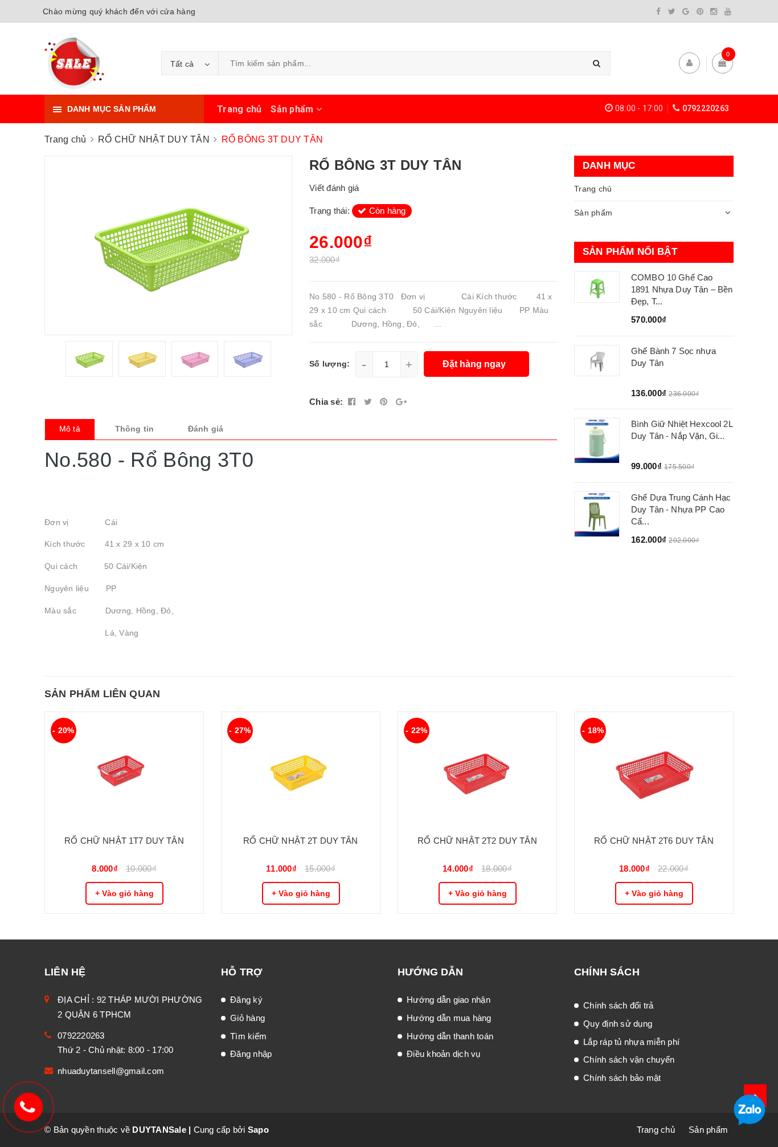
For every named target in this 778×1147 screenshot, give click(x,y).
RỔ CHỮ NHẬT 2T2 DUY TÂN (477, 840)
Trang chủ (239, 109)
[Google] (685, 11)
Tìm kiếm (248, 1036)
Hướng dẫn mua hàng (449, 1018)
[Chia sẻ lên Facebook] (353, 401)
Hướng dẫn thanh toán (450, 1036)
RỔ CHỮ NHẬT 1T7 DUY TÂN (123, 840)
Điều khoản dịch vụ (444, 1054)
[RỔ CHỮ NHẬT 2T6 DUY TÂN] (654, 769)
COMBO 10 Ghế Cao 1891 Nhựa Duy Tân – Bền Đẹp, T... (681, 289)
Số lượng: (329, 363)
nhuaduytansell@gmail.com (111, 1071)
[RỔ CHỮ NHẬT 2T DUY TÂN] (301, 769)
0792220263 (706, 108)
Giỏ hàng (247, 1018)
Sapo (258, 1129)
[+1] (401, 401)
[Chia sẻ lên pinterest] (385, 401)
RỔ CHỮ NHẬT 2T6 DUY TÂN (653, 840)
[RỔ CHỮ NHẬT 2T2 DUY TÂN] (477, 769)
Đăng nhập (251, 1054)
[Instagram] (713, 11)
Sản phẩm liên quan (102, 693)
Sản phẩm (293, 109)
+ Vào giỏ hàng (124, 893)
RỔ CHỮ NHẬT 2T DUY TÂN (300, 840)
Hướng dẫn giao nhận (448, 999)
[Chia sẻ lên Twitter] (369, 401)
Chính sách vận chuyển (628, 1059)
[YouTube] (727, 11)
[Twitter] (671, 11)
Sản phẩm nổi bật (630, 251)
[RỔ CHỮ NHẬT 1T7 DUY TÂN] (124, 769)
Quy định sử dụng (617, 1023)
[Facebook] (658, 11)
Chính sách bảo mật (622, 1078)
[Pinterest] (700, 11)
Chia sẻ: (326, 401)
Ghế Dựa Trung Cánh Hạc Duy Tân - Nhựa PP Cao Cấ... (681, 509)
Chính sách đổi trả (618, 1005)
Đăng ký (246, 999)
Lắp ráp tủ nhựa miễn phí (631, 1042)
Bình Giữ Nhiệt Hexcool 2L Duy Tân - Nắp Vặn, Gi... (681, 430)
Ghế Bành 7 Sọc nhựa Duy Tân (673, 357)
